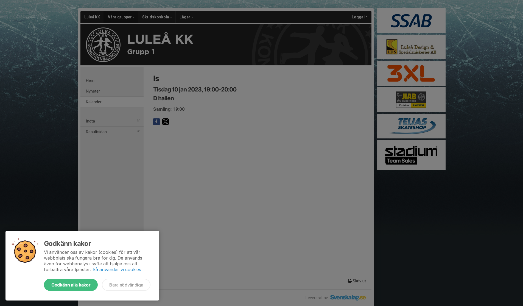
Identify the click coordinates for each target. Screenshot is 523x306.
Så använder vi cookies (117, 269)
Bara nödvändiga (126, 285)
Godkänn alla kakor (70, 285)
